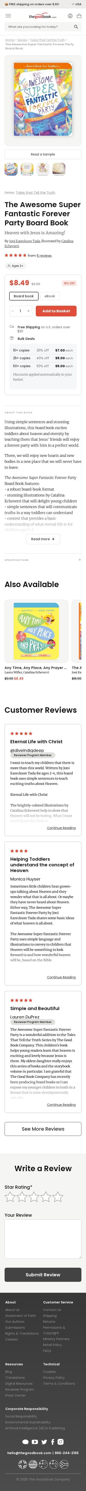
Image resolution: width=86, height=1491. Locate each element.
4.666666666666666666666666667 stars (15, 255)
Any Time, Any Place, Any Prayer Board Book (36, 668)
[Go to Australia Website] (44, 1462)
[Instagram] (60, 1441)
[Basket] (79, 17)
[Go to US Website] (33, 1462)
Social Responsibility (21, 1416)
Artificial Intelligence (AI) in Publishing (35, 1428)
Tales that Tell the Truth (35, 192)
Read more (40, 539)
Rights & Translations (22, 1333)
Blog (8, 1371)
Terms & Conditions (59, 1383)
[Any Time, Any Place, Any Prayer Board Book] (36, 631)
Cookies (49, 1371)
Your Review (18, 1215)
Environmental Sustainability (27, 1422)
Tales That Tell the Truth (47, 40)
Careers (11, 1339)
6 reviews (44, 255)
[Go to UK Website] (23, 1462)
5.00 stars (21, 733)
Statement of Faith (20, 1315)
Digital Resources (19, 1383)
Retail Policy (52, 1345)
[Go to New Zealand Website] (54, 1462)
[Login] (70, 16)
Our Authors (15, 1321)
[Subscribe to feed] (25, 1441)
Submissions (15, 1327)
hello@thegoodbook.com (29, 1453)
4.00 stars (19, 851)
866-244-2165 (67, 1453)
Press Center (15, 1395)
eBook (49, 296)
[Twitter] (43, 1441)
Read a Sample (43, 154)
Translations (15, 1377)
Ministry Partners (56, 1339)
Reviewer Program (19, 1389)
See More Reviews (43, 1129)
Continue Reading (61, 828)
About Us (12, 1310)
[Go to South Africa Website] (64, 1462)
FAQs (47, 1351)
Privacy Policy (54, 1377)
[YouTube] (35, 1441)
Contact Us (52, 1310)
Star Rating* (18, 1187)
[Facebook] (52, 1441)
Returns (49, 1321)
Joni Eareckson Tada (24, 241)
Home (9, 40)
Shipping (50, 1315)
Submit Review (43, 1275)
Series (22, 40)
